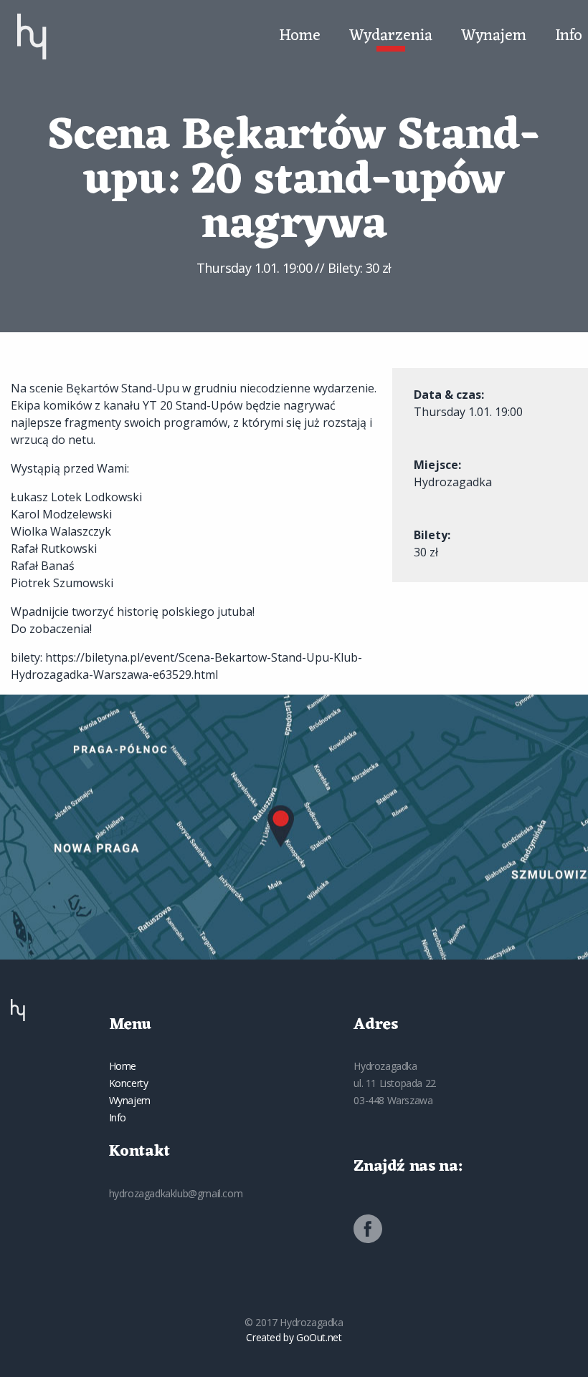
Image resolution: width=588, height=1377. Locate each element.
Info (568, 36)
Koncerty (128, 1083)
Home (300, 36)
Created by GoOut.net (293, 1337)
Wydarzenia (390, 36)
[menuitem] (32, 36)
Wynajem (493, 36)
